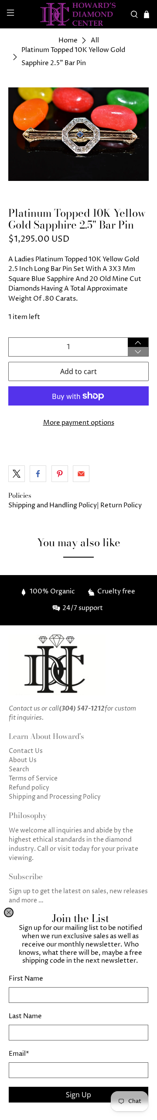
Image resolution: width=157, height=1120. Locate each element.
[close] (8, 912)
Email (19, 1053)
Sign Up (78, 1094)
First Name (26, 978)
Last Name (25, 1016)
